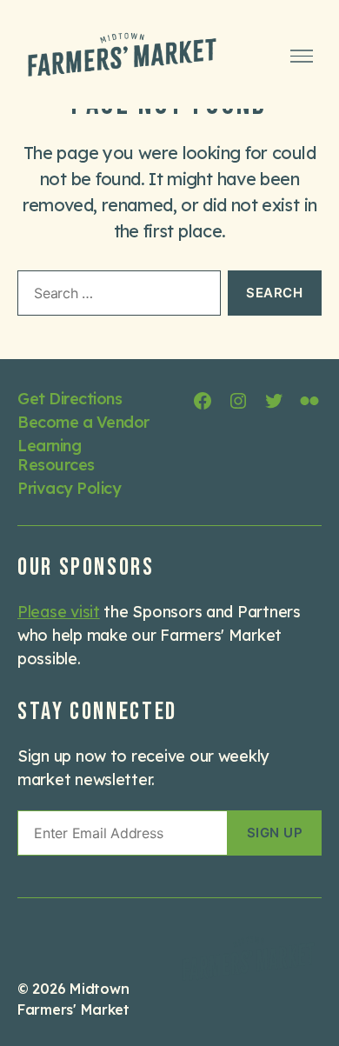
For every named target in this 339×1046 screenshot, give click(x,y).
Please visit (58, 612)
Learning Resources (56, 456)
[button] (275, 833)
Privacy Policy (69, 488)
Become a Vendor (83, 422)
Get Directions (69, 399)
